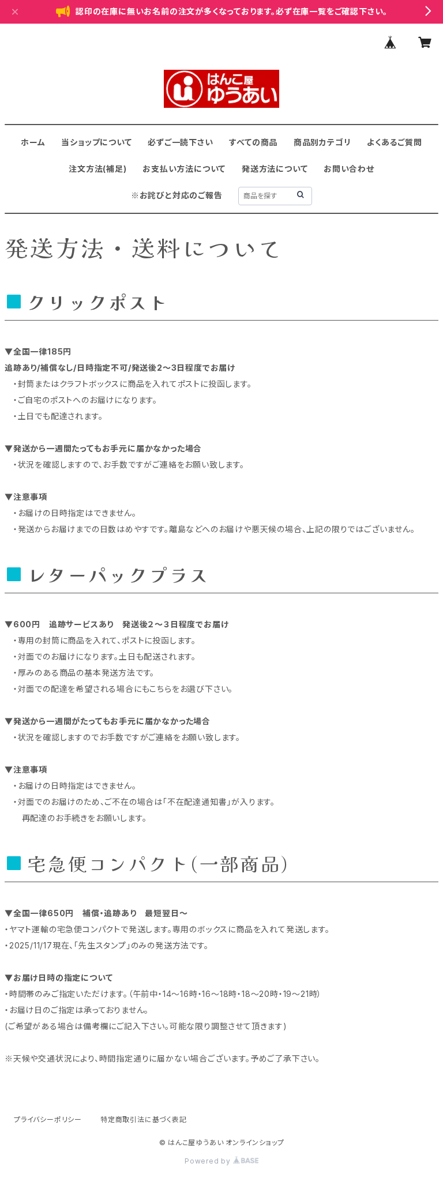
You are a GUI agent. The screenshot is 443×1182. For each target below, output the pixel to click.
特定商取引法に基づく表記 (143, 1119)
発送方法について (274, 169)
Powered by (209, 1161)
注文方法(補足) (97, 169)
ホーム (33, 142)
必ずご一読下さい (180, 142)
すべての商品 (253, 142)
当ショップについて (96, 142)
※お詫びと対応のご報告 (177, 195)
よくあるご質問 (394, 142)
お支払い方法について (184, 169)
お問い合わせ (349, 169)
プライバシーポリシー (48, 1119)
